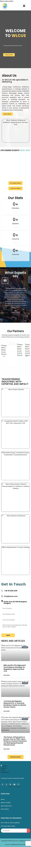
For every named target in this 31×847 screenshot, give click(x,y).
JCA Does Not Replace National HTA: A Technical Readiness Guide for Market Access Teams (15, 704)
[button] (3, 302)
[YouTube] (14, 784)
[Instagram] (18, 784)
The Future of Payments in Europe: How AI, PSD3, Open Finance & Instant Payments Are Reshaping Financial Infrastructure (15, 741)
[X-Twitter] (6, 784)
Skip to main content (6, 1)
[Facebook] (2, 784)
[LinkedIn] (10, 784)
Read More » (7, 675)
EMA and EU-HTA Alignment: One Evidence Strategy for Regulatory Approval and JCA (15, 668)
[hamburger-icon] (24, 6)
